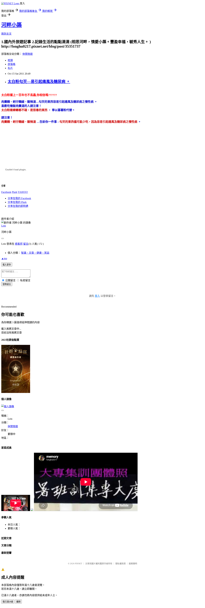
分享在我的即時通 (18, 206)
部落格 (11, 64)
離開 (18, 601)
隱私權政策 (120, 563)
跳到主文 (6, 33)
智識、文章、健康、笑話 (35, 252)
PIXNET (78, 563)
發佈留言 (7, 284)
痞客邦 (19, 243)
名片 (10, 68)
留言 (25, 243)
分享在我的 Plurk (17, 202)
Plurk (14, 192)
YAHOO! (23, 192)
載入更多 (7, 264)
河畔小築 (11, 25)
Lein (3, 225)
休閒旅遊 (27, 54)
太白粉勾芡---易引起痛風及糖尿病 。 (39, 81)
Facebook (6, 192)
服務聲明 (133, 563)
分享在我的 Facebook (19, 198)
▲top (4, 258)
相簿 (10, 60)
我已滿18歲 (8, 601)
